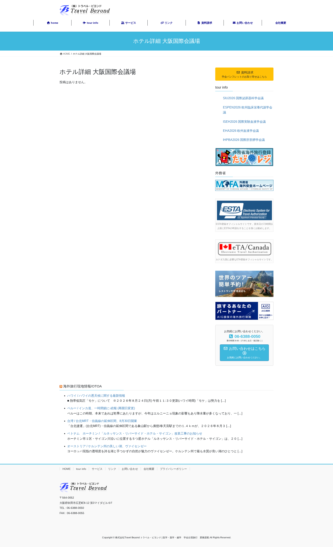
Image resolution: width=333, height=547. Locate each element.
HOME (66, 468)
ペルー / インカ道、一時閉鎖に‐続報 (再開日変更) (101, 408)
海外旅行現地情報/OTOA (82, 386)
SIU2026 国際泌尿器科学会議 (243, 98)
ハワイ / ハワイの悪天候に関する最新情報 (96, 395)
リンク (112, 468)
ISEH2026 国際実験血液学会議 (244, 121)
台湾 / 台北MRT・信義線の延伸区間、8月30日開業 (102, 421)
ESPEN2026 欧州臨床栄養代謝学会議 (247, 110)
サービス (97, 468)
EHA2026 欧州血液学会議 (241, 130)
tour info (81, 468)
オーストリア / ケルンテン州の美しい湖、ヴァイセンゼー (107, 446)
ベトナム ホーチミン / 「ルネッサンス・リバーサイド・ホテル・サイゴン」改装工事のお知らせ (134, 433)
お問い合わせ (130, 468)
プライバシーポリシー (173, 468)
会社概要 (149, 468)
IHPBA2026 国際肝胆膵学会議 (244, 139)
